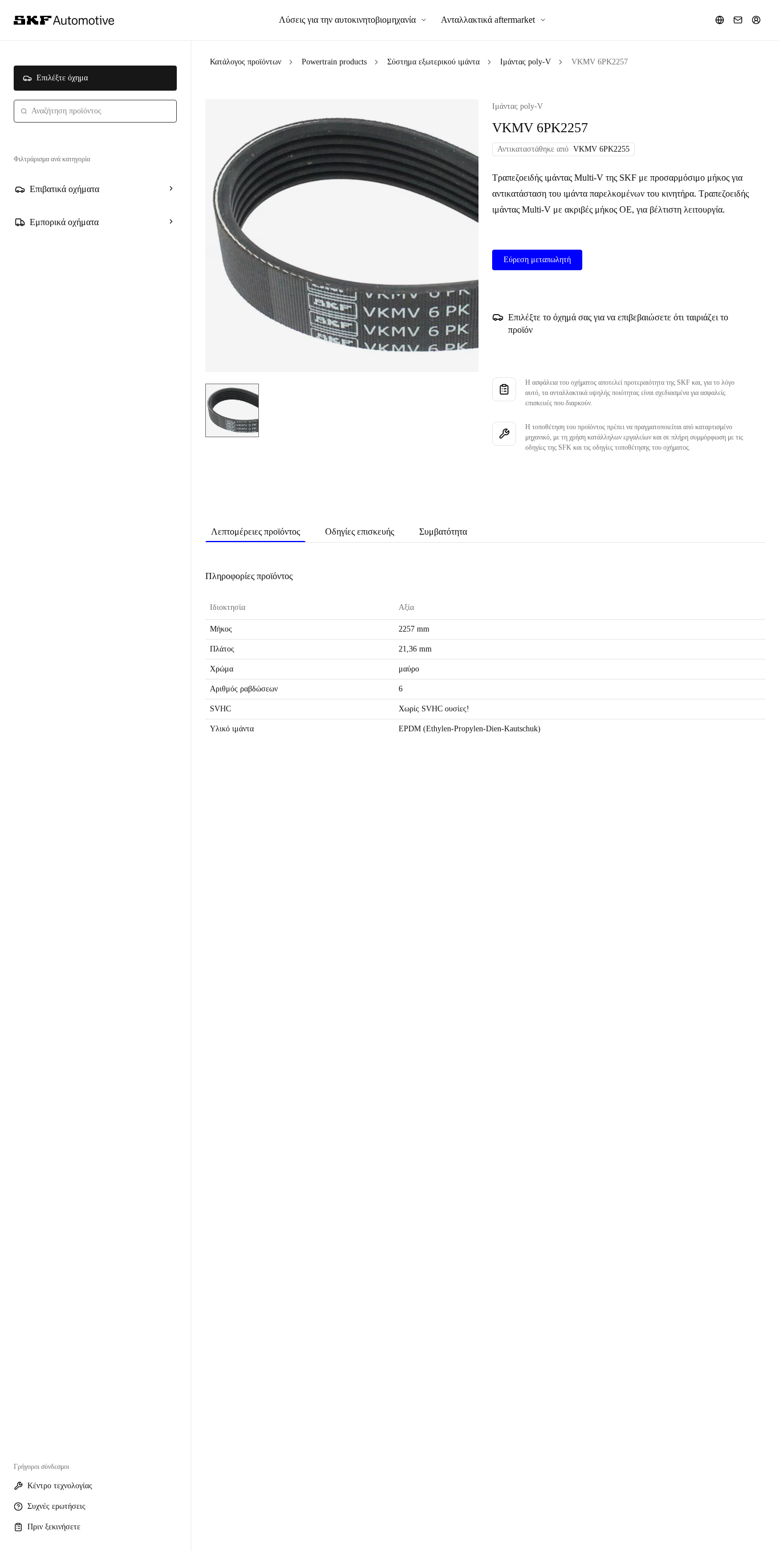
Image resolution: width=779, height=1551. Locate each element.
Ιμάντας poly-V (525, 62)
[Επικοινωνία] (738, 20)
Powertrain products (334, 62)
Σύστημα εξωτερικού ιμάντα (433, 62)
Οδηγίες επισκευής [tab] (359, 531)
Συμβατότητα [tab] (443, 531)
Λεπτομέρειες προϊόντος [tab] (255, 531)
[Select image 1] (232, 410)
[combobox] (95, 111)
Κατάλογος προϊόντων (245, 62)
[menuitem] (353, 20)
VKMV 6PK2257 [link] (599, 62)
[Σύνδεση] (756, 20)
